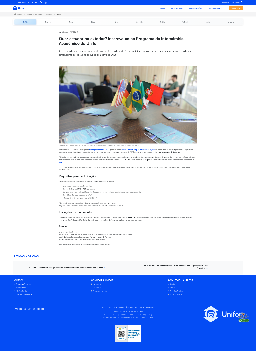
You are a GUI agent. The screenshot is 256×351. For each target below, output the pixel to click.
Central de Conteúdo (34, 14)
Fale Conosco (107, 307)
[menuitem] (25, 21)
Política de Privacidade (146, 307)
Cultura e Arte (97, 287)
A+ (36, 2)
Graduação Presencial (23, 284)
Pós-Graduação (21, 291)
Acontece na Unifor (215, 8)
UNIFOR (19, 14)
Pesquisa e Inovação (100, 291)
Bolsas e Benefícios (195, 8)
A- (28, 2)
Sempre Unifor (132, 307)
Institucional (97, 284)
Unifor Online (236, 2)
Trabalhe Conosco (119, 307)
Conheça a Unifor (177, 8)
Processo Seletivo (176, 294)
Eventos (172, 287)
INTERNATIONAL (225, 2)
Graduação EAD (21, 287)
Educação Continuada (24, 294)
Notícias (49, 14)
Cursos (162, 8)
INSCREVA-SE (236, 8)
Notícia (59, 14)
